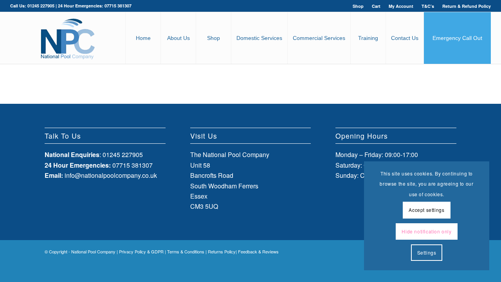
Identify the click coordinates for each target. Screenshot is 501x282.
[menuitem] (358, 6)
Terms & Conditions (185, 251)
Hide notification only (426, 231)
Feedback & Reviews (258, 251)
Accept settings (426, 209)
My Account (401, 6)
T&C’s (428, 6)
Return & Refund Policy (466, 6)
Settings (426, 252)
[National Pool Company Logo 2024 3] (67, 38)
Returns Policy (222, 251)
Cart (376, 6)
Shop (358, 6)
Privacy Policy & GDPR (141, 251)
